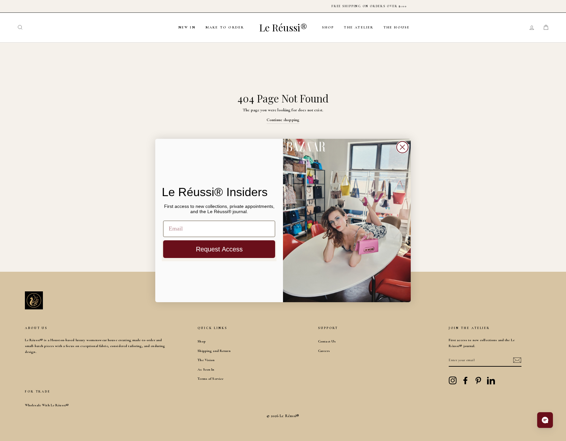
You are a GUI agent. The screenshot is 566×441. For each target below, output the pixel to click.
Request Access (219, 249)
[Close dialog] (402, 147)
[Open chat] (545, 420)
